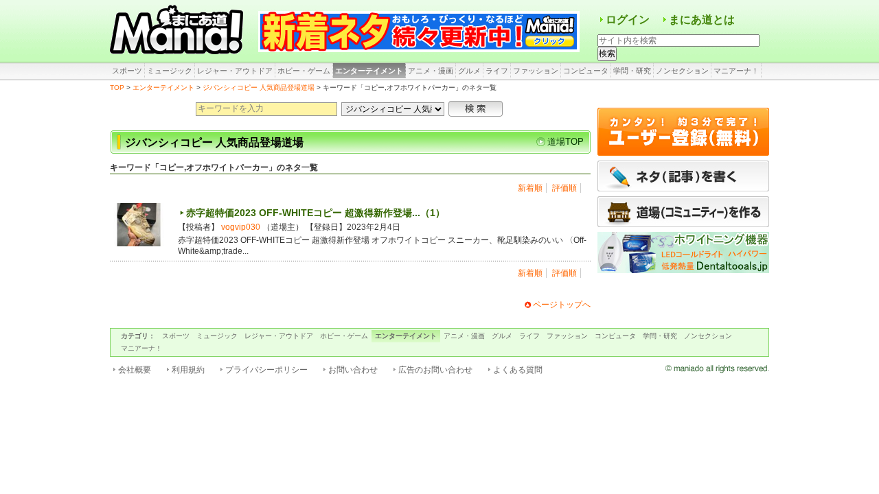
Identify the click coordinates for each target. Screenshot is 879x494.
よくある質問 (518, 370)
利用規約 (188, 370)
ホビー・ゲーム (303, 71)
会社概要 (134, 370)
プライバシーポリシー (266, 370)
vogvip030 (240, 227)
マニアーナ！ (736, 71)
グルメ (469, 71)
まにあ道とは (702, 19)
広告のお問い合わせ (435, 370)
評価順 (564, 188)
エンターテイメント (369, 71)
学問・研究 (632, 71)
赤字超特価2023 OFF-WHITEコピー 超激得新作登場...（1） (315, 212)
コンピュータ (585, 71)
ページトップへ (562, 304)
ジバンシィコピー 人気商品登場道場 (259, 87)
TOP (117, 87)
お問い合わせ (353, 370)
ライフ (497, 71)
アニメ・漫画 (430, 71)
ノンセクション (682, 71)
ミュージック (169, 71)
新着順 (530, 188)
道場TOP (565, 142)
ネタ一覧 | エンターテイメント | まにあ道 (178, 31)
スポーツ (127, 71)
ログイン (628, 19)
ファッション (535, 71)
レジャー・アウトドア (235, 71)
